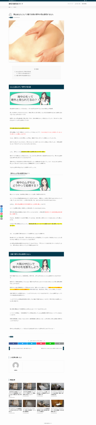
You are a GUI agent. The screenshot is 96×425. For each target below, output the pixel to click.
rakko (15, 370)
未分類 (11, 17)
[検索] (86, 0)
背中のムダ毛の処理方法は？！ (24, 73)
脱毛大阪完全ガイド (16, 4)
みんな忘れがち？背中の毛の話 (23, 71)
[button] (13, 343)
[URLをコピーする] (59, 343)
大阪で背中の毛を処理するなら (23, 75)
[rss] (84, 0)
